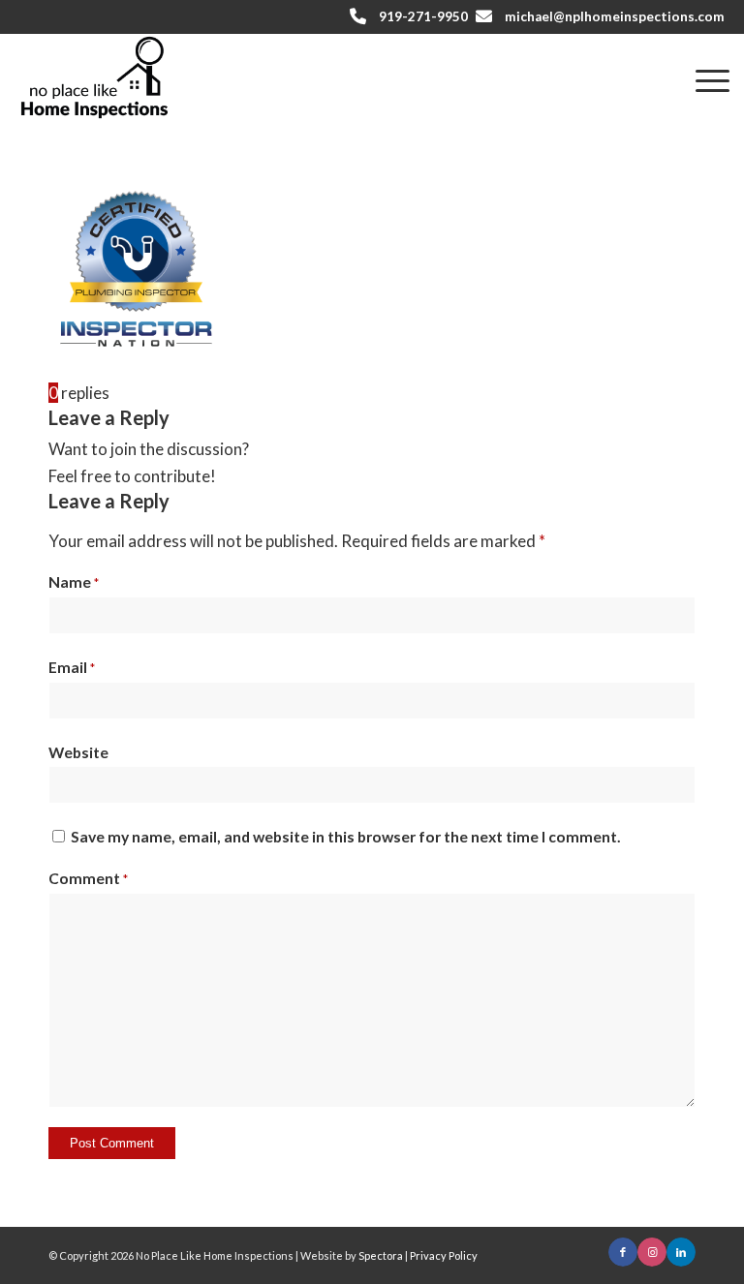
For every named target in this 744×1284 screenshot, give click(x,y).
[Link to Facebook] (622, 1252)
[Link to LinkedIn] (681, 1252)
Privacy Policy (444, 1255)
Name (73, 582)
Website (78, 752)
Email (71, 667)
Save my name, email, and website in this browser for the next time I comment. (346, 836)
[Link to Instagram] (651, 1252)
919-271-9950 (423, 16)
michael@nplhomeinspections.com (615, 16)
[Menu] (702, 78)
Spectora (381, 1255)
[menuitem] (702, 78)
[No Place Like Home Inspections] (94, 77)
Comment (88, 878)
